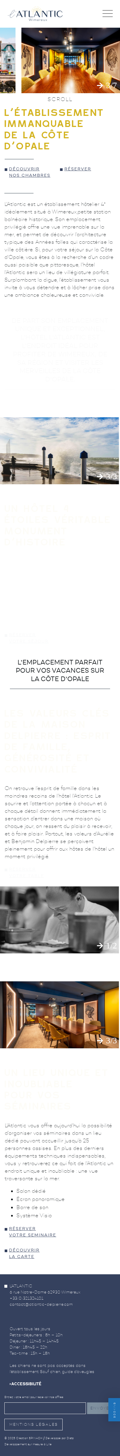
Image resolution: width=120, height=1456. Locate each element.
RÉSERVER (77, 169)
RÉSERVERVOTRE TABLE (26, 873)
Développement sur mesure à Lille (28, 1444)
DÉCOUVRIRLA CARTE (24, 1254)
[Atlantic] (35, 13)
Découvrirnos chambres (29, 172)
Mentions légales (33, 1424)
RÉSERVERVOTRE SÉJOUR (29, 638)
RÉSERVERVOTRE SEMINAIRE (32, 1232)
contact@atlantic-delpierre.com (41, 1304)
